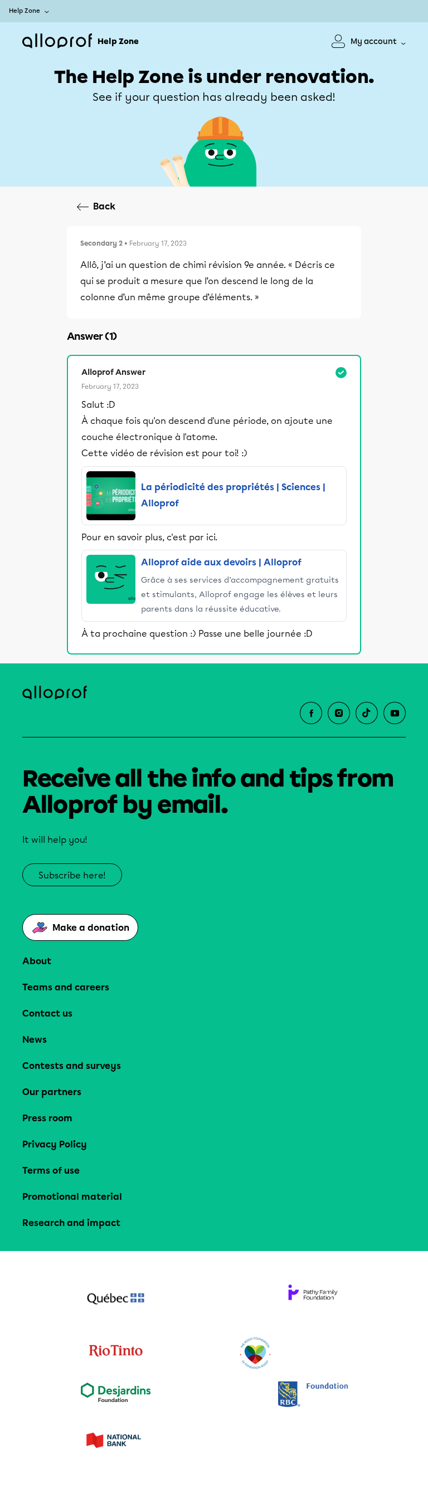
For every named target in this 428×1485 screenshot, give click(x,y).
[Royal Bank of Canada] (313, 1395)
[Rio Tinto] (115, 1353)
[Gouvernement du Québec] (115, 1300)
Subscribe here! (72, 875)
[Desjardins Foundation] (115, 1395)
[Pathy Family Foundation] (313, 1300)
